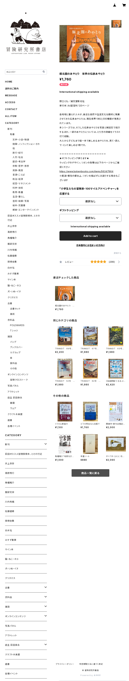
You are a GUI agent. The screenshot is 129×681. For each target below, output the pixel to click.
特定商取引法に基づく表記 (91, 664)
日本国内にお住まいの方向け (90, 245)
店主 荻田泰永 (15, 397)
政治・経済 (18, 179)
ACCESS (10, 102)
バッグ (13, 341)
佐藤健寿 (12, 255)
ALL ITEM (10, 116)
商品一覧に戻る (90, 473)
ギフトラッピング (69, 210)
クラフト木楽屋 (15, 414)
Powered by (87, 675)
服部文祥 (12, 243)
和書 (12, 134)
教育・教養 (18, 192)
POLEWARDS (17, 325)
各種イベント (14, 426)
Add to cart (90, 235)
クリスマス (13, 297)
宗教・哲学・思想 (21, 166)
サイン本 (12, 279)
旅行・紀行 (18, 152)
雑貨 (10, 336)
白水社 (11, 267)
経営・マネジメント (22, 183)
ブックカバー (16, 347)
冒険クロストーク (19, 379)
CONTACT (11, 109)
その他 (13, 368)
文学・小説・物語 (21, 139)
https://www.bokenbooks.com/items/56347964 (86, 171)
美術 (12, 314)
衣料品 (11, 320)
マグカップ (15, 352)
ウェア (13, 408)
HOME (8, 81)
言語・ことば (19, 174)
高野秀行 (12, 232)
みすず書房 (13, 273)
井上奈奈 (12, 226)
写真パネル (13, 385)
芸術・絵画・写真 (21, 201)
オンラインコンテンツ (18, 374)
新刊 (10, 129)
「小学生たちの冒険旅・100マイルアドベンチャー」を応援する (89, 191)
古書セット (15, 308)
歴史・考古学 (19, 161)
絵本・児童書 (19, 205)
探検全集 (12, 261)
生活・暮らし (19, 196)
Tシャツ (14, 330)
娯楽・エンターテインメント (26, 209)
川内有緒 (12, 249)
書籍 (12, 403)
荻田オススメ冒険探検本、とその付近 (23, 454)
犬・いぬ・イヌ (14, 291)
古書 (10, 303)
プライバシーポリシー (65, 664)
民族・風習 (18, 170)
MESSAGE (11, 95)
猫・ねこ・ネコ (14, 285)
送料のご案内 (12, 88)
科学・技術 (18, 187)
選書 (10, 420)
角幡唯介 (12, 238)
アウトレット (14, 391)
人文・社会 (18, 157)
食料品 (13, 363)
